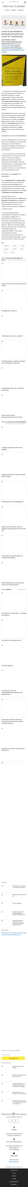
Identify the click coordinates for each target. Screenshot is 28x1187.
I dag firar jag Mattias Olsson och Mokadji (12, 448)
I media (14, 1178)
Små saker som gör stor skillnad (18, 1067)
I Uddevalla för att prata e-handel (12, 336)
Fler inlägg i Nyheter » (21, 589)
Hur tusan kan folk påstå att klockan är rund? (19, 1075)
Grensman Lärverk (14, 6)
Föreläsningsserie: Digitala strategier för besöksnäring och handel (13, 362)
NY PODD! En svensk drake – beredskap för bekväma (14, 614)
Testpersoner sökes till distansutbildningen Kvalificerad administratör (12, 692)
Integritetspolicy (14, 1181)
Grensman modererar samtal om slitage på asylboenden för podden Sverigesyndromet (12, 721)
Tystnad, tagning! (7, 665)
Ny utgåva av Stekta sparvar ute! (12, 640)
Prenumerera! (13, 1058)
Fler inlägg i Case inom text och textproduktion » (16, 423)
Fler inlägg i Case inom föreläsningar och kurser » (15, 259)
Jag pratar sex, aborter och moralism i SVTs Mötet (13, 749)
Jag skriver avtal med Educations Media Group (14, 284)
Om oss (14, 1173)
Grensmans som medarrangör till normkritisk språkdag (12, 557)
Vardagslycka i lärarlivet (9, 311)
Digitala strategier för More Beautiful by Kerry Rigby (13, 475)
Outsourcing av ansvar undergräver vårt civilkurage (19, 1092)
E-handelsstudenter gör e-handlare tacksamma (13, 389)
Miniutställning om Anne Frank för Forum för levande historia (13, 584)
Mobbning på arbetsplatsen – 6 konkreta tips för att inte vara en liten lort (19, 1102)
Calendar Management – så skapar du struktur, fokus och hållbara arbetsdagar (19, 1085)
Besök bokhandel (14, 1161)
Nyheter (14, 1176)
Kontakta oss (14, 1170)
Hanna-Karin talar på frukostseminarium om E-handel (12, 416)
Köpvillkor (14, 1184)
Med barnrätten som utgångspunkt (12, 502)
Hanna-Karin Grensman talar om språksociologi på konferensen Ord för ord (14, 528)
